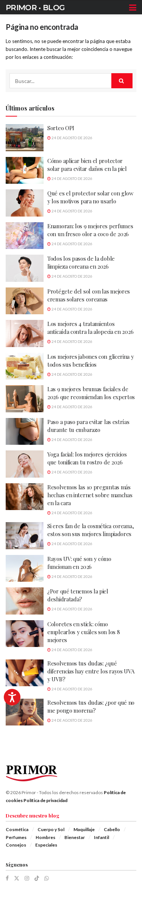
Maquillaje (84, 829)
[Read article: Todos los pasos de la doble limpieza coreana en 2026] (25, 268)
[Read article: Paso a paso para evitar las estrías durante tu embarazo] (25, 431)
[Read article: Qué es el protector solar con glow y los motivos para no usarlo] (25, 203)
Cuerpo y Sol (50, 829)
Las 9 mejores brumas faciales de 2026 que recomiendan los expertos (91, 393)
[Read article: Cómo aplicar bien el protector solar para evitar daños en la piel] (25, 170)
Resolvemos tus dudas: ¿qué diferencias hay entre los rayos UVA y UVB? (90, 671)
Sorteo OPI (60, 128)
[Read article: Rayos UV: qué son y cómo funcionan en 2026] (25, 568)
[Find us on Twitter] (16, 878)
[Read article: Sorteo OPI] (25, 137)
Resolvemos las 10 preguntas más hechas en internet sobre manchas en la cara (89, 495)
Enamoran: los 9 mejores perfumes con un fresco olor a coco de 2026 (90, 230)
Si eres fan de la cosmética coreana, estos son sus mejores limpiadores (90, 530)
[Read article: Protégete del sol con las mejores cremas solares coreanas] (25, 301)
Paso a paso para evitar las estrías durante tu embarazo (88, 425)
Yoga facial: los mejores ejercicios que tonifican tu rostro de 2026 (87, 458)
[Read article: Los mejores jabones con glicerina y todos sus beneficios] (25, 366)
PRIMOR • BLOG (35, 7)
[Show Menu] (132, 7)
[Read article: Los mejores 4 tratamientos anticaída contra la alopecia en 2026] (25, 333)
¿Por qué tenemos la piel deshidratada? (77, 595)
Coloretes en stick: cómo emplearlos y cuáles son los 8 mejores (83, 632)
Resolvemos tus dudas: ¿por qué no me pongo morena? (90, 706)
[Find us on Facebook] (7, 878)
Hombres (45, 837)
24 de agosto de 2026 (71, 137)
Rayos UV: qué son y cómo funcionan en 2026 (79, 562)
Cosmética (17, 829)
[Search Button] (122, 80)
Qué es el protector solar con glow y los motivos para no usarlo (90, 197)
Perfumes (16, 837)
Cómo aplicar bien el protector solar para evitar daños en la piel (87, 164)
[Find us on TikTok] (36, 878)
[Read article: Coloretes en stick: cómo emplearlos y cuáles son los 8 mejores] (25, 633)
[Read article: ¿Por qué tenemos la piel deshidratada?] (25, 601)
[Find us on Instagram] (27, 878)
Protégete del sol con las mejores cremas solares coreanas (88, 295)
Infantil (101, 837)
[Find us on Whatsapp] (46, 878)
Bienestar (74, 837)
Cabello (112, 829)
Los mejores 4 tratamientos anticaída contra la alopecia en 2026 (90, 327)
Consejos (16, 845)
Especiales (46, 845)
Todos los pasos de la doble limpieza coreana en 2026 (81, 262)
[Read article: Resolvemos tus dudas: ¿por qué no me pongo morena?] (25, 712)
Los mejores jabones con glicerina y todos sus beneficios (90, 360)
